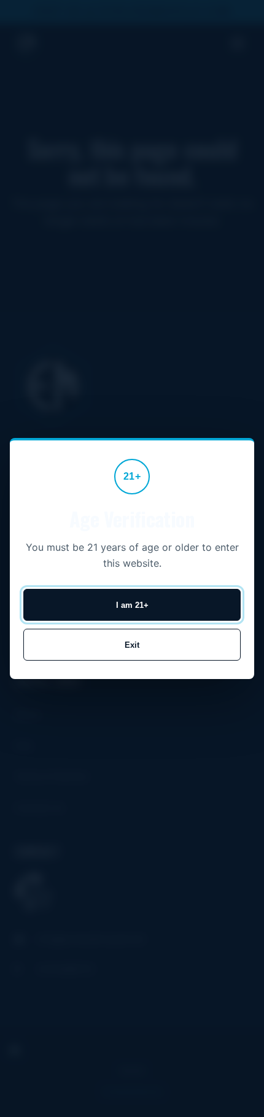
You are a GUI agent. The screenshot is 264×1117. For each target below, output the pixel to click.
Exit (132, 645)
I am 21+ (132, 605)
